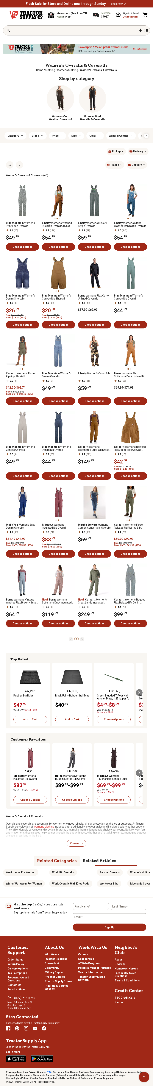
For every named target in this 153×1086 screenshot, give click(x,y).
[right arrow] (146, 136)
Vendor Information (90, 972)
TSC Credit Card (125, 997)
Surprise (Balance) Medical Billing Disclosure (70, 1075)
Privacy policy (13, 1072)
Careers (83, 954)
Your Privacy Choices (34, 1072)
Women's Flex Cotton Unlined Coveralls (94, 297)
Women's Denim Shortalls (20, 297)
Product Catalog (55, 976)
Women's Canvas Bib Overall (128, 297)
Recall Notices (16, 989)
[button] (125, 3)
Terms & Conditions (127, 980)
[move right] (139, 692)
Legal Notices (118, 1072)
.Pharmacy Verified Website (56, 987)
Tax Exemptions (17, 973)
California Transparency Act (94, 1072)
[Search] (8, 30)
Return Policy (15, 964)
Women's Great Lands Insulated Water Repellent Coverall (92, 601)
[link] (39, 70)
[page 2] (82, 638)
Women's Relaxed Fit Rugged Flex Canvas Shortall (130, 448)
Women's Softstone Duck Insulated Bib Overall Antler (57, 601)
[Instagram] (26, 1028)
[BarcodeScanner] (146, 30)
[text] (98, 70)
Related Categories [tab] (57, 860)
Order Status (15, 959)
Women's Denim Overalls (56, 375)
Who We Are (52, 954)
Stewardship (52, 963)
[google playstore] (42, 1058)
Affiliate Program (89, 963)
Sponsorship (86, 958)
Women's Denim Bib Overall (56, 448)
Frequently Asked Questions (18, 979)
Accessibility (135, 1072)
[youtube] (35, 1028)
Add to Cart (30, 719)
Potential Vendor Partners (94, 967)
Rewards (120, 964)
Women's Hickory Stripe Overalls (92, 224)
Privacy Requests (103, 1078)
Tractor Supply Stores (58, 981)
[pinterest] (17, 1028)
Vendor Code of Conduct (43, 1078)
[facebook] (8, 1028)
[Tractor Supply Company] (26, 15)
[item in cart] (145, 15)
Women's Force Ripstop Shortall (20, 375)
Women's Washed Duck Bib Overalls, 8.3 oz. (57, 224)
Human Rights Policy (17, 1078)
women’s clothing (44, 826)
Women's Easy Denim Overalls (20, 526)
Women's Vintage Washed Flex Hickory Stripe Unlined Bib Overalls (22, 601)
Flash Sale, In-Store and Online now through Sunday (66, 4)
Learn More (13, 1051)
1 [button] (76, 639)
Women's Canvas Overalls (20, 448)
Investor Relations (56, 958)
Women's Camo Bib (94, 373)
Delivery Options (17, 968)
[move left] (13, 692)
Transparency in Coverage (110, 1075)
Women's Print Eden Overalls (20, 224)
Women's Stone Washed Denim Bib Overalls (130, 224)
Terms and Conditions (65, 1072)
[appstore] (16, 1058)
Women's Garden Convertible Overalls (94, 526)
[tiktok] (44, 1028)
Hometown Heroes (126, 968)
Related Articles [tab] (99, 860)
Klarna (119, 1002)
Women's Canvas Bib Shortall (56, 297)
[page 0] (71, 638)
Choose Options (114, 719)
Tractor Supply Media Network (91, 978)
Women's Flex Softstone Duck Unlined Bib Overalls (130, 375)
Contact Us (14, 984)
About (118, 959)
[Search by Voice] (140, 30)
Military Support (55, 972)
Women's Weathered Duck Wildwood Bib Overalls (93, 448)
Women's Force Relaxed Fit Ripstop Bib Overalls (128, 526)
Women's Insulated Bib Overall (54, 526)
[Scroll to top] (144, 1077)
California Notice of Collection (75, 1078)
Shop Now (117, 3)
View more (76, 843)
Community (52, 967)
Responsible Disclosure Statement (25, 1075)
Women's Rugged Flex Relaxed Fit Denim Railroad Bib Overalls (129, 601)
